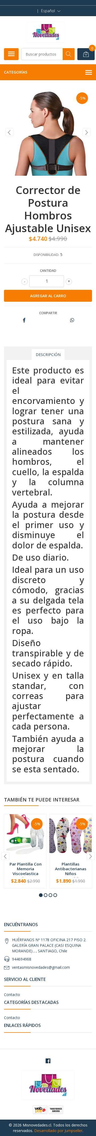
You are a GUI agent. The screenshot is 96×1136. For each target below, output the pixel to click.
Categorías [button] (15, 72)
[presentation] (9, 132)
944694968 (21, 959)
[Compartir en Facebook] (24, 320)
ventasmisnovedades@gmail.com (41, 967)
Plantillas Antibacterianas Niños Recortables (70, 871)
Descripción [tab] (48, 354)
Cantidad (48, 270)
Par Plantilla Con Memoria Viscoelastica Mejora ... (26, 871)
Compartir (48, 313)
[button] (51, 11)
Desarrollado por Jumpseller (58, 1130)
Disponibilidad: (46, 255)
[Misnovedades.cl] (46, 32)
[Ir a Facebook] (48, 1061)
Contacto (12, 994)
